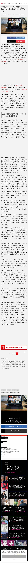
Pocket (20, 41)
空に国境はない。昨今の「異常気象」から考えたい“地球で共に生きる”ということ (20, 509)
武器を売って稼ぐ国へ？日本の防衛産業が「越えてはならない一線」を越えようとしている (17, 486)
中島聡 (9, 390)
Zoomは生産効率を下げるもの (14, 347)
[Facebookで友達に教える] (14, 425)
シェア (9, 37)
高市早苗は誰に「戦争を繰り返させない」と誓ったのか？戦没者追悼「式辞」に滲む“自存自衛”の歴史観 (17, 494)
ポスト (11, 41)
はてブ (19, 37)
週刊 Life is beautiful (15, 392)
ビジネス (4, 14)
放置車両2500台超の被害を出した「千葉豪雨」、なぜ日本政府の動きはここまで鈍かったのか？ (17, 519)
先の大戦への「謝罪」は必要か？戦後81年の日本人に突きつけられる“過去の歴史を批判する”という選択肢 (17, 527)
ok (14, 556)
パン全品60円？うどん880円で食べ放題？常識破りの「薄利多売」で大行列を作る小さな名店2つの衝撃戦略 (13, 366)
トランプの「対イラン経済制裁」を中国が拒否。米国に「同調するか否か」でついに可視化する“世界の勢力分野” (17, 478)
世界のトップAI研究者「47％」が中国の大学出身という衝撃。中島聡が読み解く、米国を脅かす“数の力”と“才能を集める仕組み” (7, 509)
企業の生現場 (16, 390)
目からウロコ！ (5, 392)
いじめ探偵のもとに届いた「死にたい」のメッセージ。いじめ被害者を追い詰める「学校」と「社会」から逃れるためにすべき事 (13, 468)
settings (14, 559)
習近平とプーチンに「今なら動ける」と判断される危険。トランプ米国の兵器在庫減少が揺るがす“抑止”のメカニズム (17, 535)
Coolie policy (20, 553)
